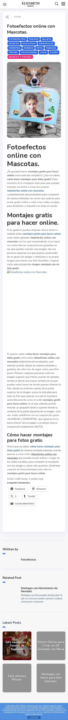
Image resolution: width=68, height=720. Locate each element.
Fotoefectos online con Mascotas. (31, 29)
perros (28, 48)
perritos (14, 48)
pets (40, 48)
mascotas (29, 43)
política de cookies (34, 712)
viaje (43, 52)
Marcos (14, 43)
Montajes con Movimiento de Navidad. (39, 589)
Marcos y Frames (20, 56)
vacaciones (29, 52)
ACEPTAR (34, 718)
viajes (54, 52)
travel (13, 52)
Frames (34, 39)
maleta (46, 39)
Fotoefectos (17, 39)
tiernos (51, 48)
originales (46, 43)
